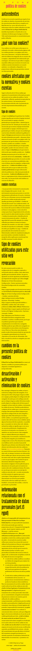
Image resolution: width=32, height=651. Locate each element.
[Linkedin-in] (22, 2)
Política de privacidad (20, 645)
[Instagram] (17, 2)
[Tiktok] (27, 2)
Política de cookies (16, 648)
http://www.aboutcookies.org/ (15, 449)
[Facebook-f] (13, 2)
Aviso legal (9, 645)
